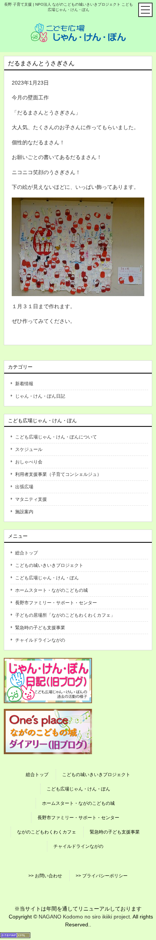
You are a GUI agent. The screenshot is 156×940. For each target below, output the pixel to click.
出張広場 (24, 486)
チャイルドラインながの (40, 640)
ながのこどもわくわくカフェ (46, 832)
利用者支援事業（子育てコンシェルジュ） (58, 474)
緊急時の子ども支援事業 (40, 627)
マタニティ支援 (31, 499)
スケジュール (28, 449)
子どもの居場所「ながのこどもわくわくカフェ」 (65, 615)
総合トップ (26, 553)
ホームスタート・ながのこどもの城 (51, 590)
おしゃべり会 (28, 462)
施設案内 (24, 511)
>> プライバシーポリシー (102, 875)
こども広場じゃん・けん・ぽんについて (56, 437)
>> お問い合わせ (45, 875)
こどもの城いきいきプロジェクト (49, 565)
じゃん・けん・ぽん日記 (40, 396)
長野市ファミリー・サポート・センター (56, 602)
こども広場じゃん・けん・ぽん (47, 577)
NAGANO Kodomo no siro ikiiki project (84, 917)
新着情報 (24, 383)
